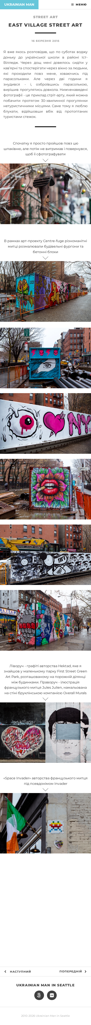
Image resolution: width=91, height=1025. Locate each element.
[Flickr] (52, 995)
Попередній (70, 971)
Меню (81, 4)
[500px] (39, 995)
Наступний (20, 971)
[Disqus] (45, 912)
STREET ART (45, 17)
